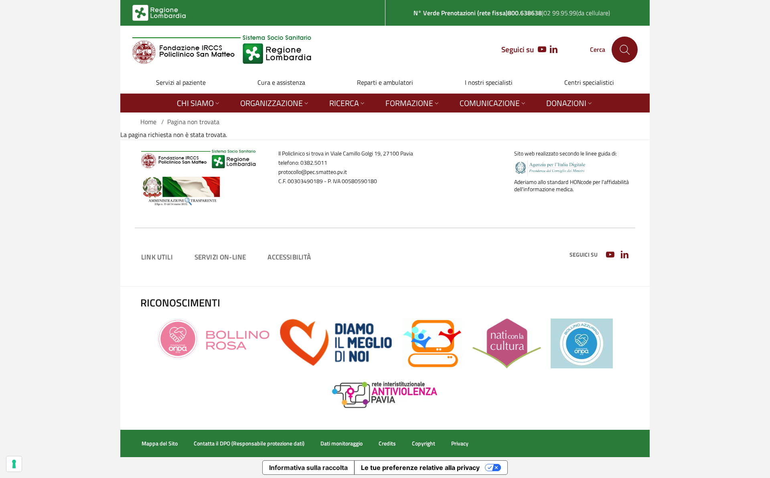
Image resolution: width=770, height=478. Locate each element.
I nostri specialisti (489, 82)
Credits (387, 443)
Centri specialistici (589, 82)
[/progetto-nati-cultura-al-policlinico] (506, 342)
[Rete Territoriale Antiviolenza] (385, 393)
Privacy (459, 443)
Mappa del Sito (160, 443)
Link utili (157, 256)
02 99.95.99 (559, 13)
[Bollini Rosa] (213, 338)
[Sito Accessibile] (432, 342)
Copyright (423, 443)
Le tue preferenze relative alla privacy (420, 468)
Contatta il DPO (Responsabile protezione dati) (249, 443)
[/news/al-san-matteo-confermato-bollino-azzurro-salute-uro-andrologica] (582, 342)
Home (148, 122)
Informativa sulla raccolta (308, 468)
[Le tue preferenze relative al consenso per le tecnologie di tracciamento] (14, 464)
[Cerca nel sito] (625, 50)
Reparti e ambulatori (385, 82)
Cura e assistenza (281, 82)
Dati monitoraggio (341, 443)
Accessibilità (289, 256)
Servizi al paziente (181, 82)
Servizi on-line (220, 256)
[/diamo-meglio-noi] (336, 342)
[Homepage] (222, 49)
